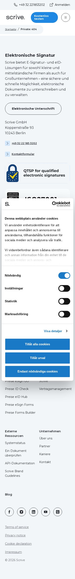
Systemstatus (15, 443)
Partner (44, 446)
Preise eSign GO (17, 381)
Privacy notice (15, 535)
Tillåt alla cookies (37, 344)
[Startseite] (15, 18)
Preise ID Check (17, 389)
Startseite (10, 29)
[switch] (64, 288)
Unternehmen (50, 431)
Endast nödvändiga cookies (38, 371)
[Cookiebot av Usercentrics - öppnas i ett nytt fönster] (53, 204)
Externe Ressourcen (14, 433)
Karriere (44, 454)
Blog (8, 494)
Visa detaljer (53, 331)
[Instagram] (21, 512)
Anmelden (62, 5)
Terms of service (17, 527)
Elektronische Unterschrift (33, 109)
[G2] (57, 512)
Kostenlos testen (41, 17)
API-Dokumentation (20, 463)
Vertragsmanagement (55, 389)
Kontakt (45, 462)
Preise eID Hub (16, 397)
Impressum (13, 552)
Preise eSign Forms (19, 405)
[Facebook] (9, 512)
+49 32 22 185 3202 (24, 143)
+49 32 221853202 (32, 5)
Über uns (45, 438)
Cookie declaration (18, 544)
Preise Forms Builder (20, 412)
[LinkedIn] (33, 512)
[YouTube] (45, 512)
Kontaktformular (23, 154)
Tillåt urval (37, 358)
